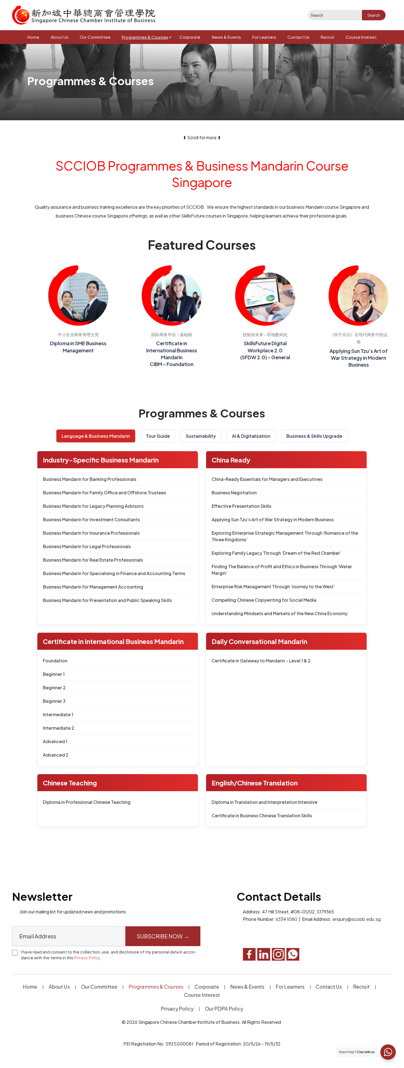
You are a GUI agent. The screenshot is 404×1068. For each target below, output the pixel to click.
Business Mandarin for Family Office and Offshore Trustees (104, 492)
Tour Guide (158, 436)
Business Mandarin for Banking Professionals (89, 479)
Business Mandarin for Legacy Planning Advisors (93, 506)
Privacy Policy (87, 957)
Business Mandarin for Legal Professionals (87, 546)
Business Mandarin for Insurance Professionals (91, 533)
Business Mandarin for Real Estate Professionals (93, 560)
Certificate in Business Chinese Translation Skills (262, 815)
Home (33, 37)
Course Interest (361, 37)
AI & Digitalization (251, 436)
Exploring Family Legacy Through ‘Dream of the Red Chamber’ (276, 553)
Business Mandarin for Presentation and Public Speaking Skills (107, 600)
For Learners (264, 37)
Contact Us (298, 37)
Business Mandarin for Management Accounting (93, 587)
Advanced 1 (55, 741)
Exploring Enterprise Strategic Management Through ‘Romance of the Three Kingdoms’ (285, 536)
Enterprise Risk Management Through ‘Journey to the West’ (273, 586)
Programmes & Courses (145, 37)
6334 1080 (286, 919)
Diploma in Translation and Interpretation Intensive (264, 802)
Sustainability (201, 436)
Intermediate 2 (58, 728)
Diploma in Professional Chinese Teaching (87, 802)
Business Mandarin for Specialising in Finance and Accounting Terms (114, 573)
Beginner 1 (54, 674)
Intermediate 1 (58, 714)
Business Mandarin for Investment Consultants (91, 519)
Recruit (327, 37)
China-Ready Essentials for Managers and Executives (267, 479)
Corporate (189, 37)
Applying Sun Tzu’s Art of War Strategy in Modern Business (273, 519)
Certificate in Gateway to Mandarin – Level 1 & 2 (261, 660)
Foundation (55, 660)
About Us (59, 37)
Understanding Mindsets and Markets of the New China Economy (279, 613)
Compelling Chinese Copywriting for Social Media (264, 600)
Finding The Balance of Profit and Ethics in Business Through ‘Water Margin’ (282, 570)
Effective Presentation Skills (241, 506)
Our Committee (95, 37)
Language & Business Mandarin (96, 436)
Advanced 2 (55, 755)
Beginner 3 (54, 701)
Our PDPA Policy (224, 1008)
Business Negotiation (234, 492)
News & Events (226, 37)
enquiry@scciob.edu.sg (356, 919)
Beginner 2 (54, 687)
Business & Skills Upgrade (314, 436)
